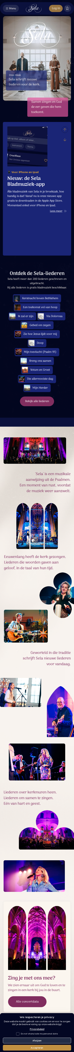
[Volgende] (65, 139)
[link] (67, 8)
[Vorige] (65, 129)
